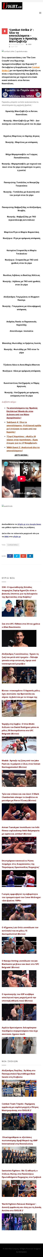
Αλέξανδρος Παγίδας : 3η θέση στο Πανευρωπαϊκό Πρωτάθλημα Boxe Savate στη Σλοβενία (18, 1073)
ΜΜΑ (6, 536)
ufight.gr (17, 536)
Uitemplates (22, 1252)
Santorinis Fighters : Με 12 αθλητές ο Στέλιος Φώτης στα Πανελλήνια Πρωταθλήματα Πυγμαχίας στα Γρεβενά (21, 1173)
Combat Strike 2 (13, 545)
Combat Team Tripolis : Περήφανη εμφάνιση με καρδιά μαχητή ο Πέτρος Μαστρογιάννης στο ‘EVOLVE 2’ (20, 1107)
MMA (29, 44)
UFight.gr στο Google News (29, 524)
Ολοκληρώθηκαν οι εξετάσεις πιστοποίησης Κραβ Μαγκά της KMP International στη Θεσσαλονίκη (20, 1140)
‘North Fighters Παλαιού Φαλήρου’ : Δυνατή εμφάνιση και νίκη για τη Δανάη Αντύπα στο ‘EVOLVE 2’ (21, 1207)
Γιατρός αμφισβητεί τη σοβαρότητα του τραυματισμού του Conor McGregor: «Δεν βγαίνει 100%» (21, 897)
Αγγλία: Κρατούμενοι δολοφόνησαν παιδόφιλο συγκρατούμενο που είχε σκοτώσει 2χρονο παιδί (20, 1030)
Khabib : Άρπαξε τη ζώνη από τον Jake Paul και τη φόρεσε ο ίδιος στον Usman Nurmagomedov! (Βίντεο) (21, 763)
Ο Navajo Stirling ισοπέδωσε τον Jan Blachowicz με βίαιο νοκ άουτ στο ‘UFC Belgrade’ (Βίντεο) (20, 964)
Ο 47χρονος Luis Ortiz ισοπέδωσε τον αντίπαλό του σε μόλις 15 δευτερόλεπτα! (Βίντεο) (20, 930)
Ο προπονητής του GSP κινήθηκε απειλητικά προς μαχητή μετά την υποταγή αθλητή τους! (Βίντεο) (19, 997)
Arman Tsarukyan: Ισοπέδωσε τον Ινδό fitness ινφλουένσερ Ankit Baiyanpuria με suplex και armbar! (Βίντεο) (20, 830)
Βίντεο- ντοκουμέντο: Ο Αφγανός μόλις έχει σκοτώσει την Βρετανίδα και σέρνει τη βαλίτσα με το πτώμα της (21, 693)
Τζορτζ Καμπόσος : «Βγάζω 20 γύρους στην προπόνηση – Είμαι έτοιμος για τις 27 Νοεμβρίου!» (22, 439)
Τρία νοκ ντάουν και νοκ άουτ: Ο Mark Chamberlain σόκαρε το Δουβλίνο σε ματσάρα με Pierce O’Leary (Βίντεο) (20, 797)
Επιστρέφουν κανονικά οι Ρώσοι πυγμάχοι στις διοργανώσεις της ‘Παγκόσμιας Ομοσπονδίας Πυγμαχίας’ (20, 864)
